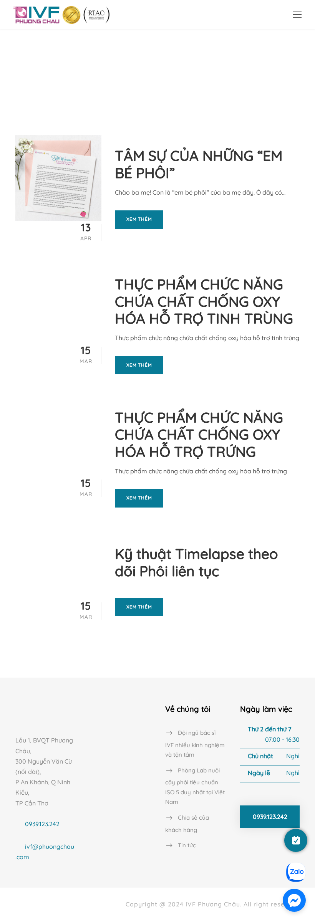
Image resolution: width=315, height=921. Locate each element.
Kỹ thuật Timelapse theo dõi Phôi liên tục (196, 562)
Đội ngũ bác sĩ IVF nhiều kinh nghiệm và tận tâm (195, 744)
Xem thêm (139, 219)
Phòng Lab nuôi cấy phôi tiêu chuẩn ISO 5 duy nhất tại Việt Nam (195, 785)
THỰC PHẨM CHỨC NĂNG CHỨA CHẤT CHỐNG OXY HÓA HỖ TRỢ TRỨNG (199, 434)
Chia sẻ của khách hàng (187, 823)
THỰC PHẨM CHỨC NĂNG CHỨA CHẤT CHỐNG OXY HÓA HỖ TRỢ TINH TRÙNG (204, 301)
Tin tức (187, 845)
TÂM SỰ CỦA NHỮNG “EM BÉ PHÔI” (198, 164)
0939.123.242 (42, 824)
